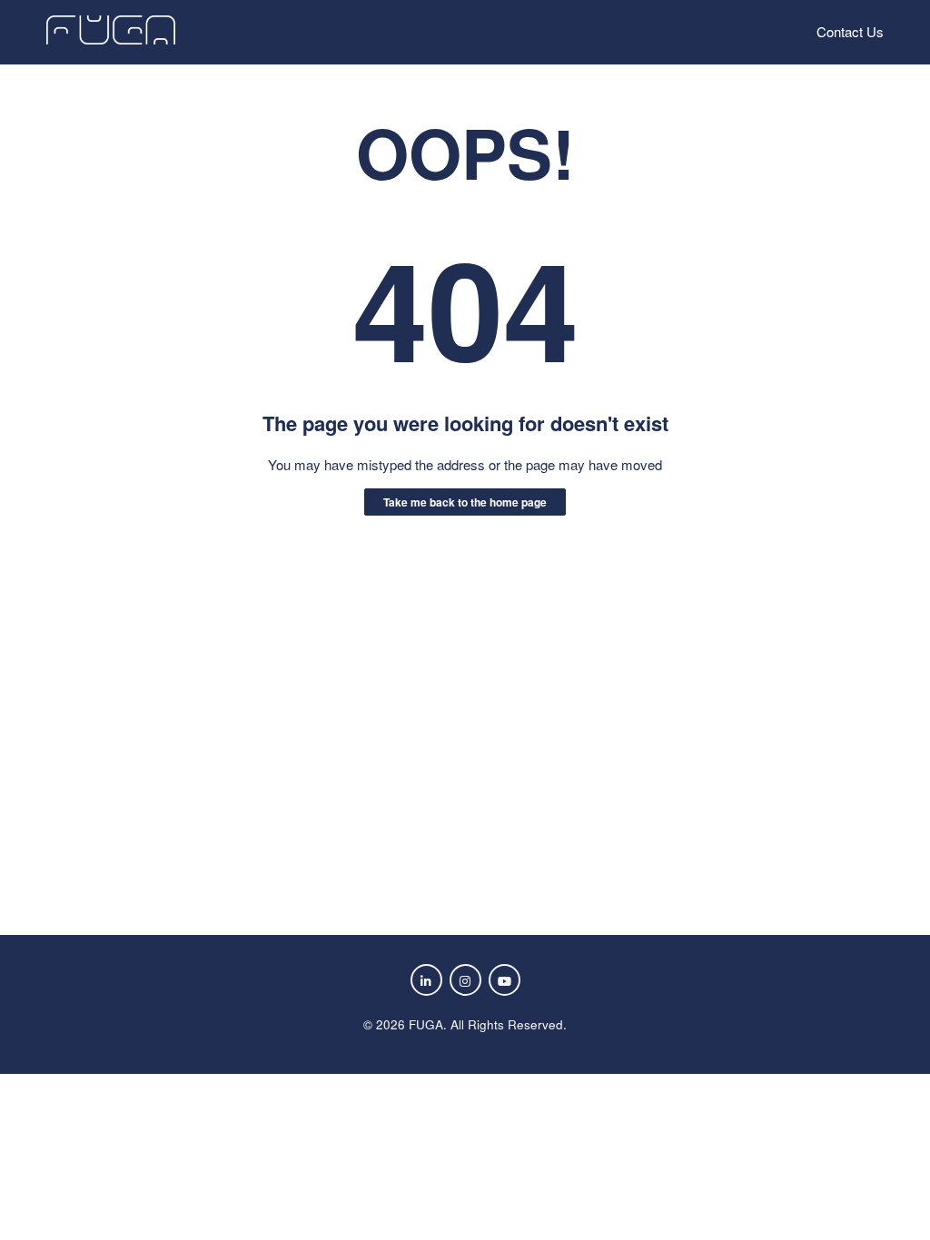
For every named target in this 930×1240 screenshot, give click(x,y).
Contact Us (850, 31)
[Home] (110, 38)
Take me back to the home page (465, 502)
